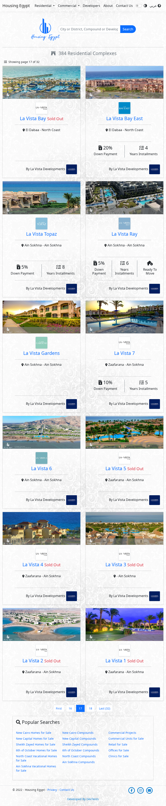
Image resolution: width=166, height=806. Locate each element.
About (108, 5)
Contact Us (124, 5)
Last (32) (104, 708)
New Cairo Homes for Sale (33, 733)
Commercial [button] (67, 5)
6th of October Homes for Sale (36, 750)
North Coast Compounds (79, 756)
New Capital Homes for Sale (35, 738)
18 (90, 708)
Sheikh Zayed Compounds (80, 744)
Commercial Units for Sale (126, 738)
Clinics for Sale (119, 756)
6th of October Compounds (80, 750)
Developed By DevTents (83, 799)
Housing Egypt (16, 5)
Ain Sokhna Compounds (78, 762)
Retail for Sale (118, 744)
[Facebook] (132, 790)
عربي (154, 5)
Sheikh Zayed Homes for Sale (35, 744)
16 (70, 708)
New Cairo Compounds (78, 733)
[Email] (149, 790)
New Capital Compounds (79, 738)
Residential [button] (43, 5)
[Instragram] (140, 790)
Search (128, 29)
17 (80, 708)
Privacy (52, 790)
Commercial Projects (122, 733)
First (59, 708)
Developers (91, 5)
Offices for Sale (119, 750)
